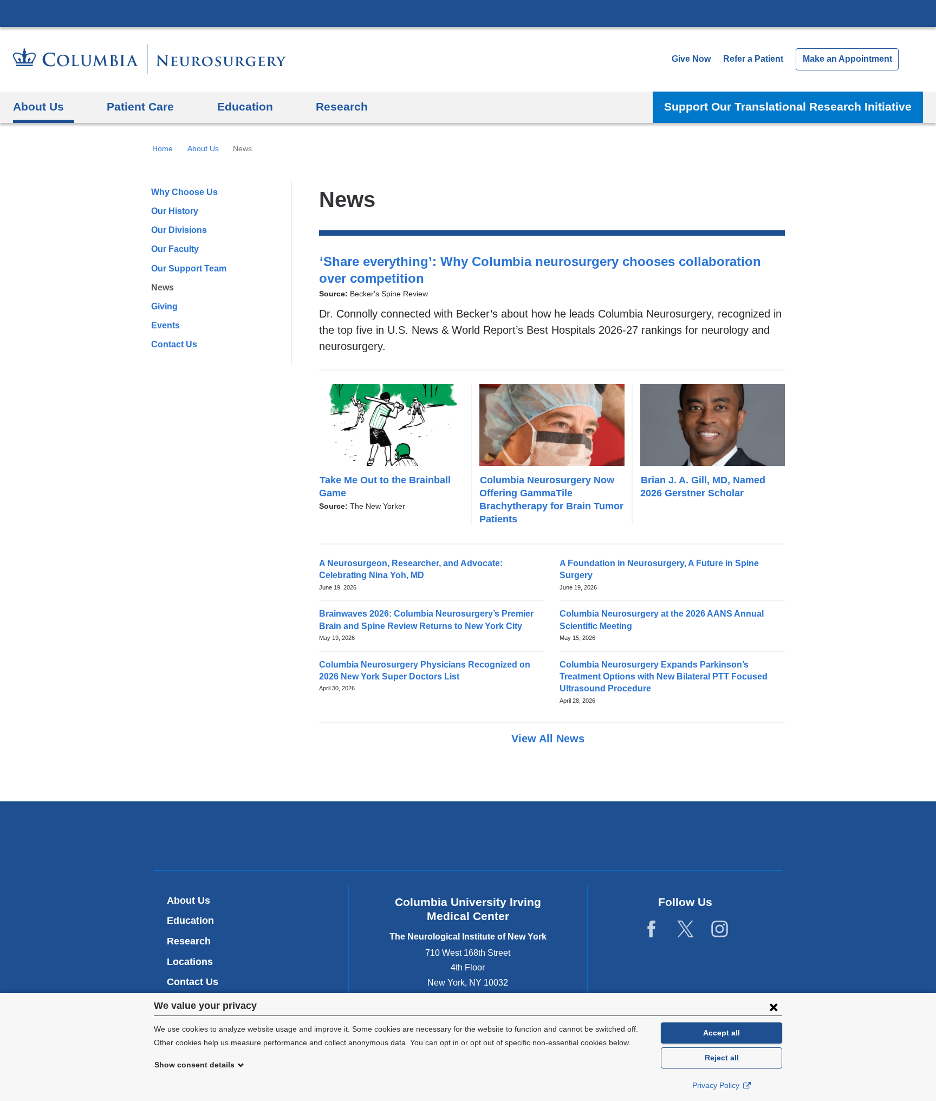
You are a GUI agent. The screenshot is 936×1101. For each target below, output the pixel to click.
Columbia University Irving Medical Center (468, 13)
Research (189, 941)
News (162, 287)
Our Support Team (188, 268)
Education (190, 920)
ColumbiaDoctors (624, 835)
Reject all (722, 1057)
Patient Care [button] (140, 106)
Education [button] (245, 106)
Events (165, 325)
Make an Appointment (847, 58)
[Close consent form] (773, 1006)
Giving (164, 306)
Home (162, 148)
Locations (190, 961)
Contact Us (174, 344)
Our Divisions (179, 230)
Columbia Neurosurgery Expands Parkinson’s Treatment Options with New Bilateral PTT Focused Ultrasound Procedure (664, 677)
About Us (203, 148)
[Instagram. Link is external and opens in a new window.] (720, 929)
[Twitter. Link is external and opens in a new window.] (685, 929)
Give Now (691, 58)
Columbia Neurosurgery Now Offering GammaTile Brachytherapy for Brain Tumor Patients (551, 499)
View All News (549, 738)
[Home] (149, 59)
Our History (174, 211)
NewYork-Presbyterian (468, 838)
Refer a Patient (753, 58)
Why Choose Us (184, 192)
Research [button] (342, 106)
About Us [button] (38, 106)
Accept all (721, 1032)
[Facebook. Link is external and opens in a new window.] (651, 929)
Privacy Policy (717, 1085)
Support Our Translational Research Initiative (788, 106)
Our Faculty (175, 249)
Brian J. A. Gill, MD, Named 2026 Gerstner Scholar (702, 486)
